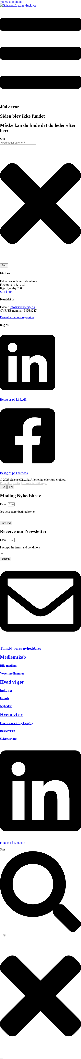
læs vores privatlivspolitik (15, 515)
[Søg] (1, 1058)
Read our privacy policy (15, 551)
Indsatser (6, 690)
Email (4, 504)
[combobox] (18, 143)
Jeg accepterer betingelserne (17, 513)
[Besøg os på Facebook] (27, 466)
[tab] (3, 487)
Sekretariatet (8, 738)
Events (4, 698)
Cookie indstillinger (34, 483)
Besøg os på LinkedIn (13, 399)
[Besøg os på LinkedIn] (27, 392)
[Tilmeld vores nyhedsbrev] (40, 640)
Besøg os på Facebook (14, 473)
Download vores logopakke (17, 317)
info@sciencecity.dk (22, 307)
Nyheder (6, 706)
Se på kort (6, 291)
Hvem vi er (11, 714)
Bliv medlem (8, 665)
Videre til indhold (11, 1)
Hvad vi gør (12, 682)
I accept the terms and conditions (20, 549)
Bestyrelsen (7, 730)
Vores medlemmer (12, 673)
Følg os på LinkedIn (12, 842)
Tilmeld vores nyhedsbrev (20, 648)
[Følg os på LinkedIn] (40, 836)
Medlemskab (13, 657)
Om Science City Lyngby (16, 723)
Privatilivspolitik (10, 483)
